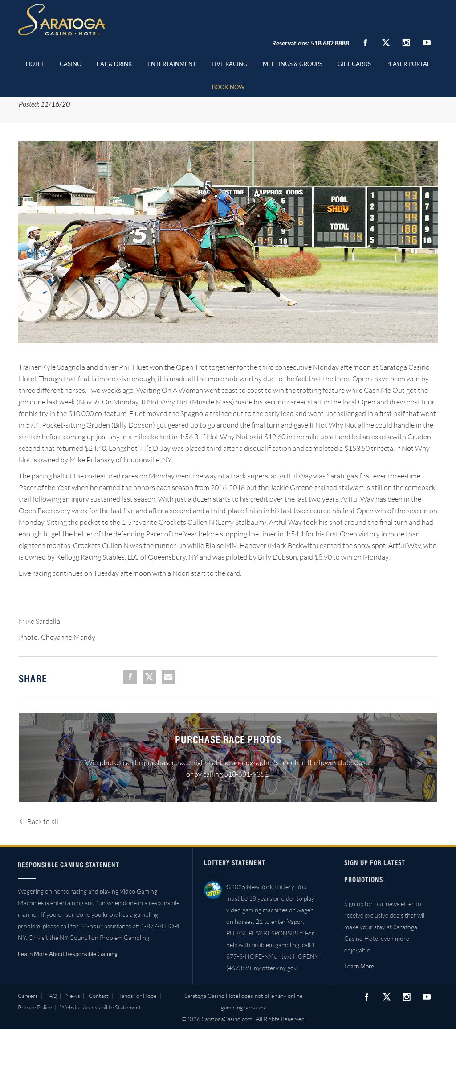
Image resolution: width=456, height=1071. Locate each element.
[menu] (70, 62)
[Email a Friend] (168, 677)
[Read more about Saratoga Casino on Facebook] (365, 43)
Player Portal (408, 63)
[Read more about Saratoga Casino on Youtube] (426, 42)
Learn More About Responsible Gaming (68, 953)
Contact (99, 995)
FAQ (51, 995)
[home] (62, 20)
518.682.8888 (330, 43)
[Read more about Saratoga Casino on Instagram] (406, 42)
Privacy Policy (35, 1007)
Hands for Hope (137, 995)
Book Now (228, 87)
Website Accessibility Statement (100, 1007)
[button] (70, 62)
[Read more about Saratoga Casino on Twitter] (386, 43)
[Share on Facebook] (130, 677)
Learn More (359, 966)
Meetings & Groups (292, 63)
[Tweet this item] (149, 677)
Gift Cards (354, 63)
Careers (28, 995)
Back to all (42, 821)
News (72, 995)
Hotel (35, 63)
